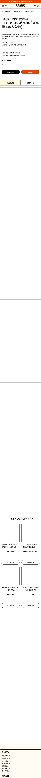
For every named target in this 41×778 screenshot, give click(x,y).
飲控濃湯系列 (6, 768)
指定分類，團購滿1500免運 (11, 53)
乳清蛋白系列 (18, 11)
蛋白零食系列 (6, 761)
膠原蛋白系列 (6, 766)
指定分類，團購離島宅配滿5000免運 (14, 55)
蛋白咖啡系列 (6, 764)
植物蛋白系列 (29, 11)
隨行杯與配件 (6, 771)
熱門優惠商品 (6, 11)
